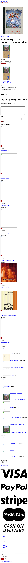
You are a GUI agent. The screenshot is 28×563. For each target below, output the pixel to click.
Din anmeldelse (4, 105)
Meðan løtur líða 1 (5, 287)
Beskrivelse (6, 81)
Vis (1, 146)
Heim (4, 544)
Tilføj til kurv (3, 63)
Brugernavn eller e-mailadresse (8, 554)
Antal (3, 62)
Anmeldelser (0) (7, 82)
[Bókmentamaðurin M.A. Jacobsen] (6, 57)
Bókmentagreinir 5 (5, 342)
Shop (4, 545)
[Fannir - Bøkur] (4, 2)
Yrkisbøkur (7, 36)
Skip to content (4, 1)
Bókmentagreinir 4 (5, 150)
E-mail (2, 119)
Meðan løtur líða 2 (5, 205)
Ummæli (5, 546)
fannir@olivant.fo (4, 465)
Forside (2, 36)
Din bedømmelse (4, 103)
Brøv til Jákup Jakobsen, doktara (8, 260)
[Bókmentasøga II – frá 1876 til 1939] (6, 50)
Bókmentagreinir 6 (5, 178)
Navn (2, 116)
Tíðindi (4, 536)
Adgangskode (4, 556)
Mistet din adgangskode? (6, 561)
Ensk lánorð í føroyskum (6, 232)
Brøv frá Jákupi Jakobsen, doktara (8, 315)
